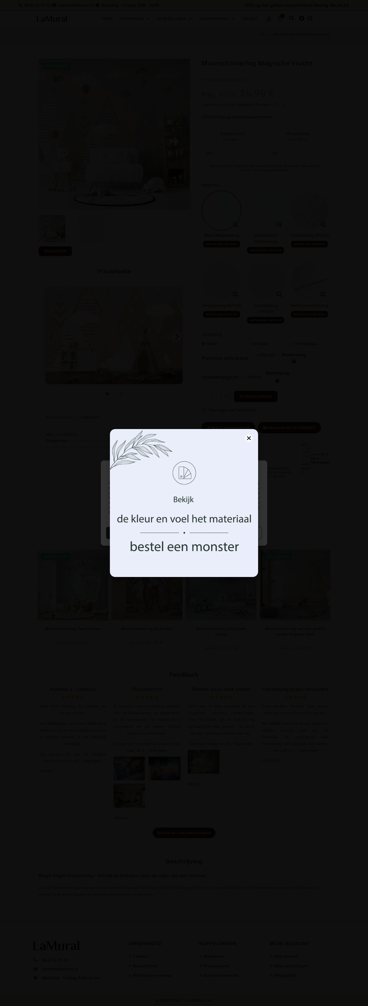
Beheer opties (224, 533)
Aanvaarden (144, 533)
